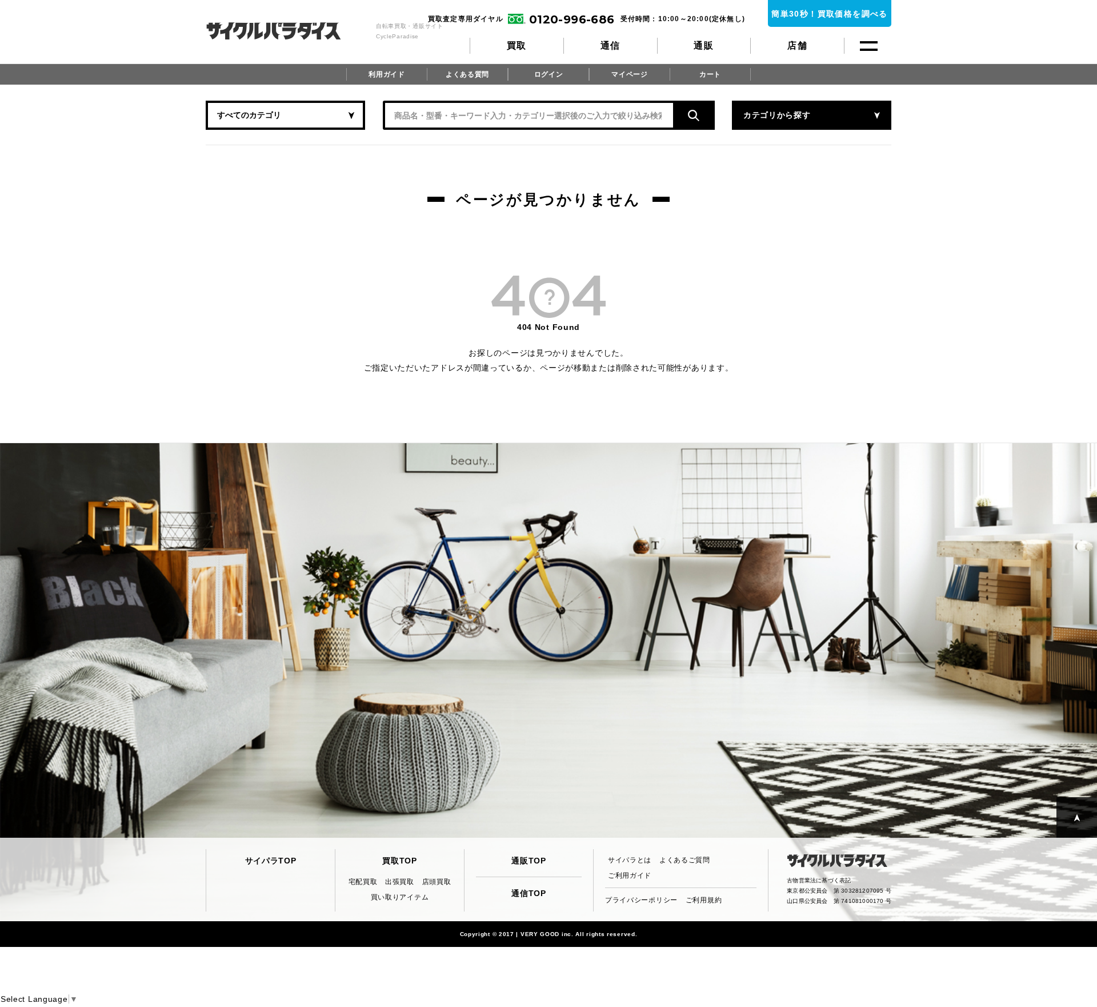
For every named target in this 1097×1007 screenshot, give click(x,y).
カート (710, 74)
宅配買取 (363, 882)
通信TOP (528, 893)
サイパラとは (629, 860)
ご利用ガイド (629, 875)
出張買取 (399, 882)
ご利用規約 (704, 900)
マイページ (629, 74)
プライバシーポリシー (641, 900)
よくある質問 (467, 74)
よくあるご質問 (684, 860)
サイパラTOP (271, 860)
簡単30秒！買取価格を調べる (829, 13)
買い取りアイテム (400, 897)
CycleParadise (286, 31)
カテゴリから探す (777, 115)
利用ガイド (387, 74)
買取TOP (399, 860)
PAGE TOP (1076, 817)
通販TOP (528, 860)
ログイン (548, 74)
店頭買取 (436, 882)
